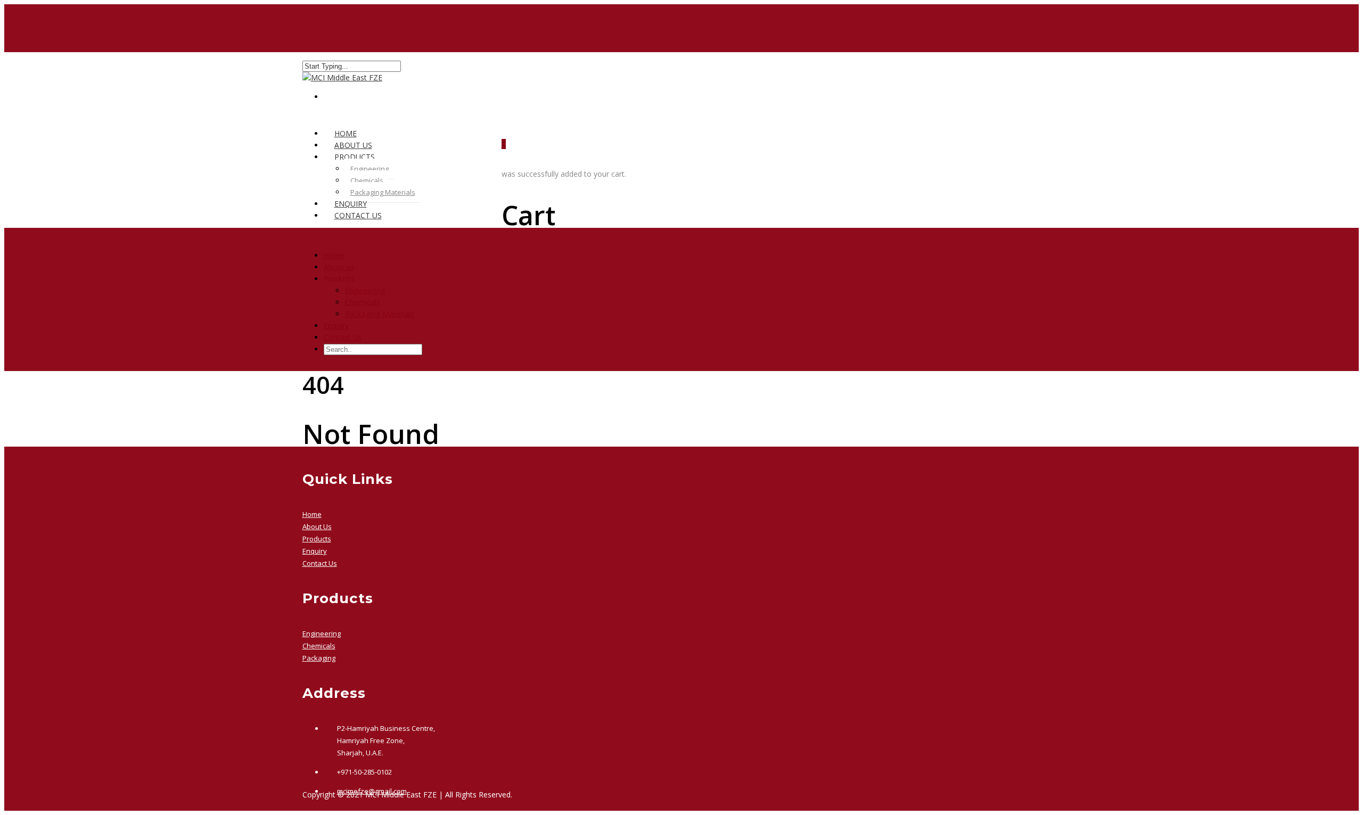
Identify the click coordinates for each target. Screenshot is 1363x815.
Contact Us (358, 215)
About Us (317, 526)
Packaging (318, 658)
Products (316, 539)
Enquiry (336, 325)
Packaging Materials (382, 192)
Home (334, 255)
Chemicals (366, 180)
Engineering (369, 169)
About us (339, 267)
